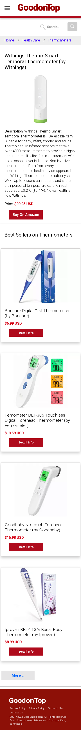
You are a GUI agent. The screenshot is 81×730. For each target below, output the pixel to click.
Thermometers (59, 40)
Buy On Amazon (26, 215)
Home (9, 40)
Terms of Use (55, 708)
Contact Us (16, 712)
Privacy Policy (36, 708)
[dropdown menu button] (7, 8)
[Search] (72, 26)
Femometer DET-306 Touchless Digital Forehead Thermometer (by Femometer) (37, 420)
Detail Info (26, 333)
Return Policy (17, 708)
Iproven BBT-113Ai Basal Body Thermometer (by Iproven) (33, 632)
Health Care (31, 40)
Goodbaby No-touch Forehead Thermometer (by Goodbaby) (34, 527)
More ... (18, 675)
